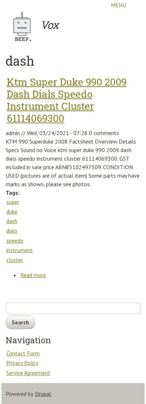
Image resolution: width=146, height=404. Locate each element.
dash (11, 221)
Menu (118, 5)
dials (11, 230)
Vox (49, 25)
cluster (14, 259)
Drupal (43, 393)
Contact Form (23, 353)
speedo (14, 240)
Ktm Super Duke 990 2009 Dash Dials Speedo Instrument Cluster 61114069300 (67, 100)
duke (11, 211)
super (12, 201)
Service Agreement (28, 372)
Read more (33, 275)
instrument (19, 250)
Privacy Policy (22, 362)
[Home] (22, 26)
